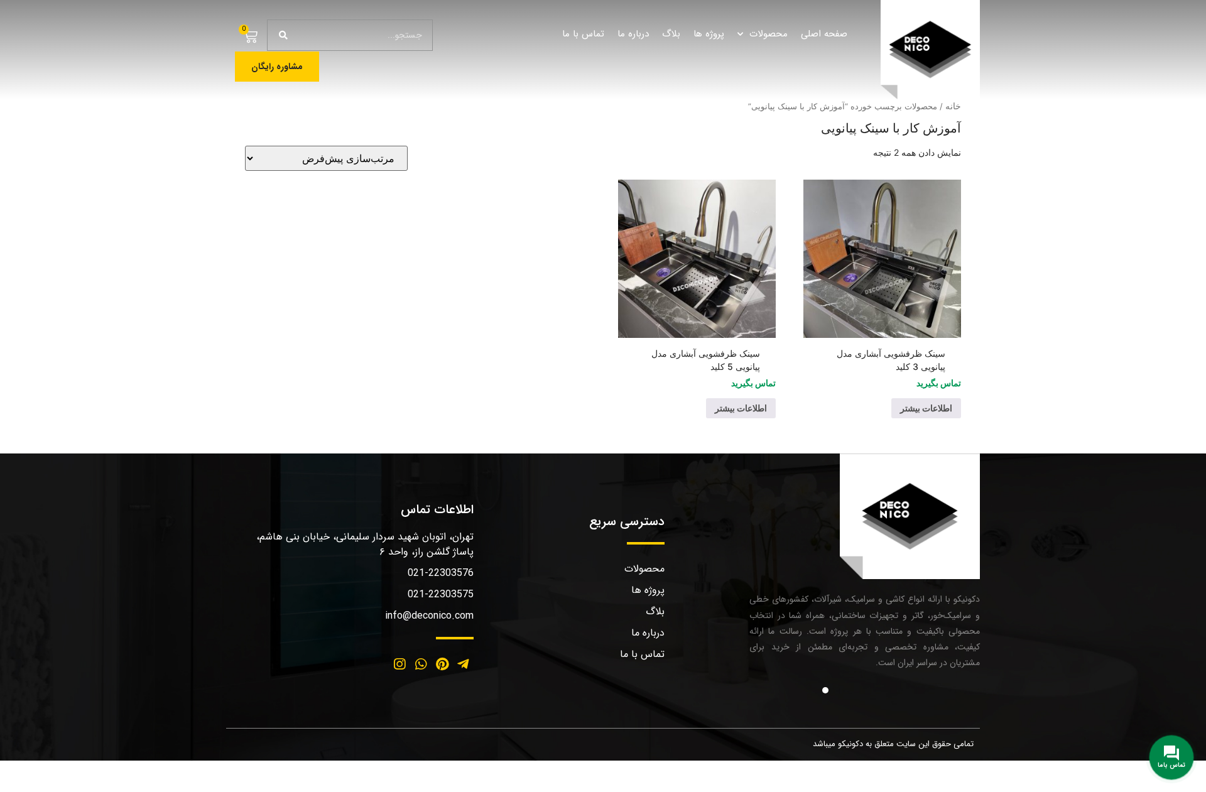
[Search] (283, 35)
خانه (953, 105)
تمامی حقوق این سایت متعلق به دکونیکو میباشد (893, 744)
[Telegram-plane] (463, 664)
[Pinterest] (442, 664)
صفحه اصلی (824, 33)
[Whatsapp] (421, 664)
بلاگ (671, 33)
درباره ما (633, 33)
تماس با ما (583, 33)
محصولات (768, 33)
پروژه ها (708, 33)
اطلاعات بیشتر (926, 408)
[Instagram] (400, 664)
